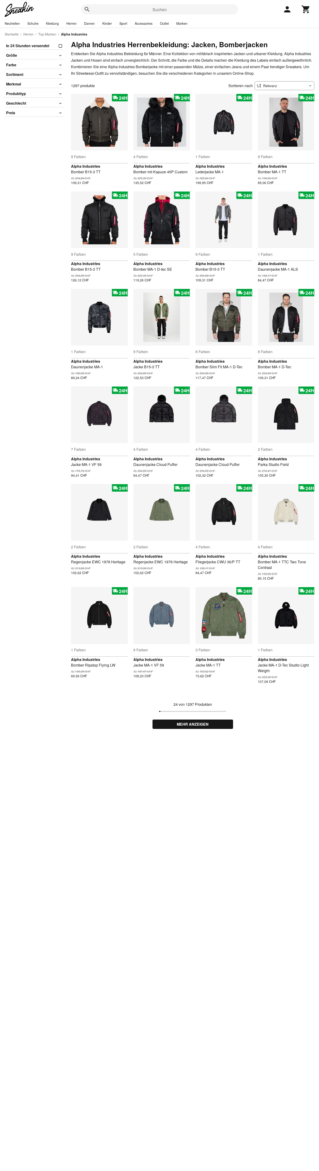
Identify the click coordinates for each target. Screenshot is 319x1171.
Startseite (12, 34)
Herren (71, 23)
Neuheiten (12, 23)
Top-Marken (47, 34)
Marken (182, 23)
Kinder (107, 23)
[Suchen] (87, 9)
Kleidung (52, 23)
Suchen (159, 9)
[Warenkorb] (306, 9)
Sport (123, 23)
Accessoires (143, 23)
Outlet (164, 23)
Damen (89, 23)
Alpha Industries (85, 166)
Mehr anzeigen (193, 724)
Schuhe (33, 23)
